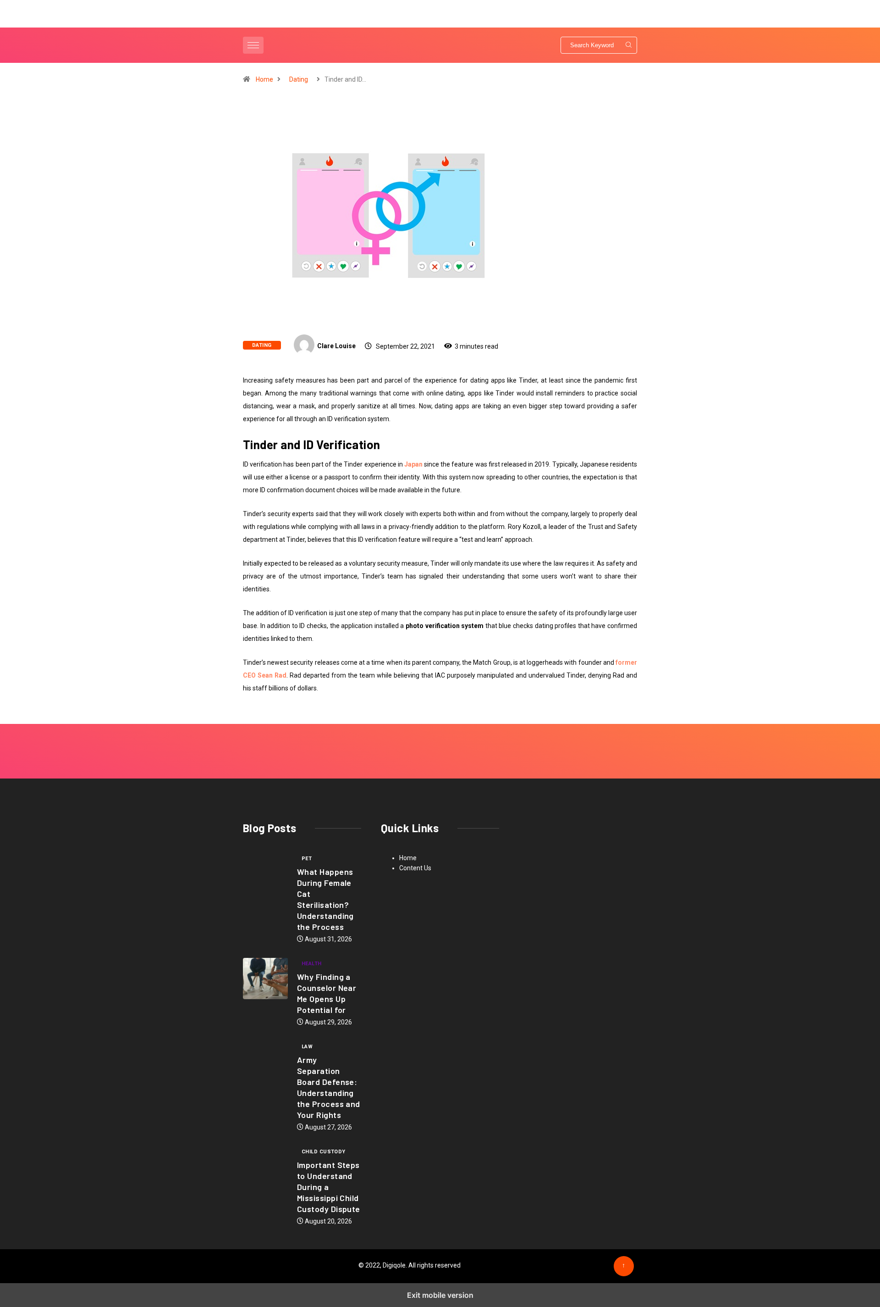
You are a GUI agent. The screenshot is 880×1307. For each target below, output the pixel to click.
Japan (413, 464)
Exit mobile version (440, 1295)
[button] (254, 45)
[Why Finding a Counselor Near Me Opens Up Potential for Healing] (265, 978)
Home (264, 79)
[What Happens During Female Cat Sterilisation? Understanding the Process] (265, 873)
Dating (298, 79)
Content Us (415, 868)
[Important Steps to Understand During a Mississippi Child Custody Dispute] (265, 1166)
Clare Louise (336, 346)
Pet (307, 859)
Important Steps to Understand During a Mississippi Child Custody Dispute (328, 1187)
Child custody (324, 1152)
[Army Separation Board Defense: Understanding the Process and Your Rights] (265, 1061)
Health (312, 964)
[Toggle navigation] (253, 45)
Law (307, 1047)
